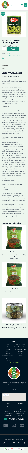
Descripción (5, 65)
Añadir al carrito (13, 49)
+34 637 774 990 (14, 362)
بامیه (17, 55)
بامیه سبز (14, 55)
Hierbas (8, 53)
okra (7, 55)
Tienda (14, 341)
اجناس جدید (21, 55)
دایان (10, 55)
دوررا (3, 57)
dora (3, 58)
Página (8, 403)
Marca (3, 68)
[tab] (14, 65)
